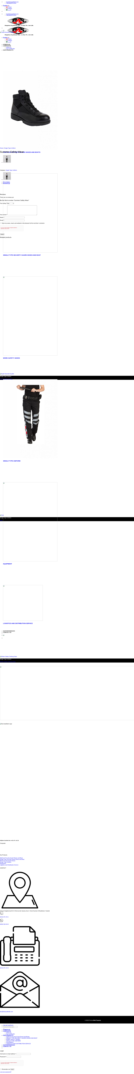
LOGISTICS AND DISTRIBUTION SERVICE (18, 1043)
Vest (1, 520)
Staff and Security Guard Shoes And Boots (17, 1036)
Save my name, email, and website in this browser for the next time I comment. (23, 223)
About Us (2, 846)
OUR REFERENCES (9, 631)
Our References (4, 849)
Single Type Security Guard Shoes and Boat (12, 859)
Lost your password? (5, 1072)
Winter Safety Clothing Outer (8, 661)
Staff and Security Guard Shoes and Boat (11, 858)
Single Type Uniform (10, 148)
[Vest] (2, 515)
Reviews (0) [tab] (6, 183)
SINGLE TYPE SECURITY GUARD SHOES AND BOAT (21, 1038)
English (5, 5)
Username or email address (8, 1054)
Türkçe (9, 7)
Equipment (3, 863)
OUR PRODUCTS (8, 1035)
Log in (12, 1069)
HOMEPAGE (6, 1029)
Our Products (3, 847)
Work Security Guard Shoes (7, 860)
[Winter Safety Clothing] (7, 162)
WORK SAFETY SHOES (13, 1039)
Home (1, 148)
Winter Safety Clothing (6, 379)
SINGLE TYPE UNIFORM (13, 1041)
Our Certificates (10, 1034)
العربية (9, 10)
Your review (3, 214)
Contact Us (3, 852)
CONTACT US (7, 632)
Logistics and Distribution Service (9, 865)
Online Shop (3, 850)
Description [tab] (6, 182)
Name (2, 217)
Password (3, 1056)
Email (2, 220)
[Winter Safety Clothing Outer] (8, 656)
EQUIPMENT (10, 1042)
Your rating (3, 203)
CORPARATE (7, 1031)
